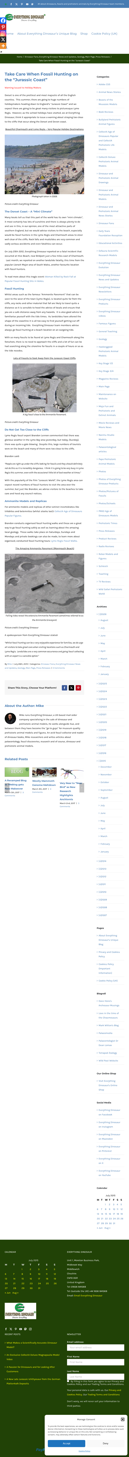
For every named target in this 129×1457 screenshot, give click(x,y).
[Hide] (1, 52)
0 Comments (59, 668)
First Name (73, 1356)
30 (110, 1223)
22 (106, 1218)
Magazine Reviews (108, 378)
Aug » (107, 1227)
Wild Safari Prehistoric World (110, 591)
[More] (3, 46)
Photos (102, 471)
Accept (66, 1443)
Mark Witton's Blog (109, 1025)
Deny (105, 1443)
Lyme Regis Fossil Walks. (64, 540)
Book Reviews (106, 111)
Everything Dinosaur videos (109, 313)
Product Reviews (107, 538)
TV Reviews (105, 581)
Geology (21, 668)
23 (110, 1218)
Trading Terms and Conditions (104, 1394)
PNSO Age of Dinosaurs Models (108, 513)
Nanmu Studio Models (106, 437)
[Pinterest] (3, 27)
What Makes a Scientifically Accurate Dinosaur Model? (32, 1345)
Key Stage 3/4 (106, 371)
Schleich (103, 566)
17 (114, 1213)
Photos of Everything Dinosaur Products (110, 481)
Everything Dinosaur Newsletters (109, 289)
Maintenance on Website (107, 396)
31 (114, 1223)
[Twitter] (11, 1329)
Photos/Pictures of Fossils (108, 493)
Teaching (103, 573)
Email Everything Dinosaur (88, 1295)
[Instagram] (3, 33)
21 (102, 1218)
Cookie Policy (84, 1451)
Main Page (30, 668)
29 (106, 1223)
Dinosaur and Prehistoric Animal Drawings (108, 178)
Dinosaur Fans (48, 664)
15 (106, 1213)
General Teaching (108, 331)
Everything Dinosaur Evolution (109, 265)
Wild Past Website (108, 1060)
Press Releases (43, 668)
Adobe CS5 (104, 84)
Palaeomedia (105, 1033)
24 (114, 1218)
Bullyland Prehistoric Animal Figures (110, 121)
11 (117, 1209)
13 (98, 1213)
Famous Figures (107, 323)
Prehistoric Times (108, 523)
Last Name (73, 1371)
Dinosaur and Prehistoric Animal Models (108, 194)
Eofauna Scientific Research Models (108, 253)
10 (114, 1209)
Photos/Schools (107, 503)
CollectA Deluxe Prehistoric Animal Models (108, 161)
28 (102, 1223)
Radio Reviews (106, 546)
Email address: (75, 1342)
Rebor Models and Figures (108, 556)
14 (102, 1213)
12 (122, 1209)
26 (122, 1218)
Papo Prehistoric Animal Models (107, 461)
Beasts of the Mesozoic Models (108, 102)
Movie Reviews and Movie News (109, 425)
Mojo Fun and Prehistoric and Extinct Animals (107, 411)
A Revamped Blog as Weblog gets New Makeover (16, 784)
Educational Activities (110, 243)
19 (122, 1213)
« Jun (100, 1227)
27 (98, 1223)
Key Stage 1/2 (106, 363)
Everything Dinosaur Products (109, 301)
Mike (9, 664)
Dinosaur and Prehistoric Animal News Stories (108, 211)
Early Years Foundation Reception (110, 233)
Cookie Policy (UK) (108, 980)
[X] (3, 39)
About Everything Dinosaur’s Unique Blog (108, 940)
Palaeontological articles (107, 449)
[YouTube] (20, 1329)
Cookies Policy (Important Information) (106, 968)
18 (118, 1213)
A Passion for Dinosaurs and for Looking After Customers (31, 1369)
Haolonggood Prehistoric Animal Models (108, 351)
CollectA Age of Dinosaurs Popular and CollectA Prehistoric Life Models (108, 140)
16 (110, 1213)
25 (118, 1218)
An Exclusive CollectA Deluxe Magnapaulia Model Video (33, 1357)
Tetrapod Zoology (108, 1052)
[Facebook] (3, 20)
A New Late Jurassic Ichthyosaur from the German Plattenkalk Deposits (33, 1381)
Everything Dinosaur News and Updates (109, 277)
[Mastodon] (25, 1329)
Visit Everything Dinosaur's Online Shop (108, 1085)
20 (98, 1218)
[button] (122, 1419)
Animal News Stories (110, 92)
